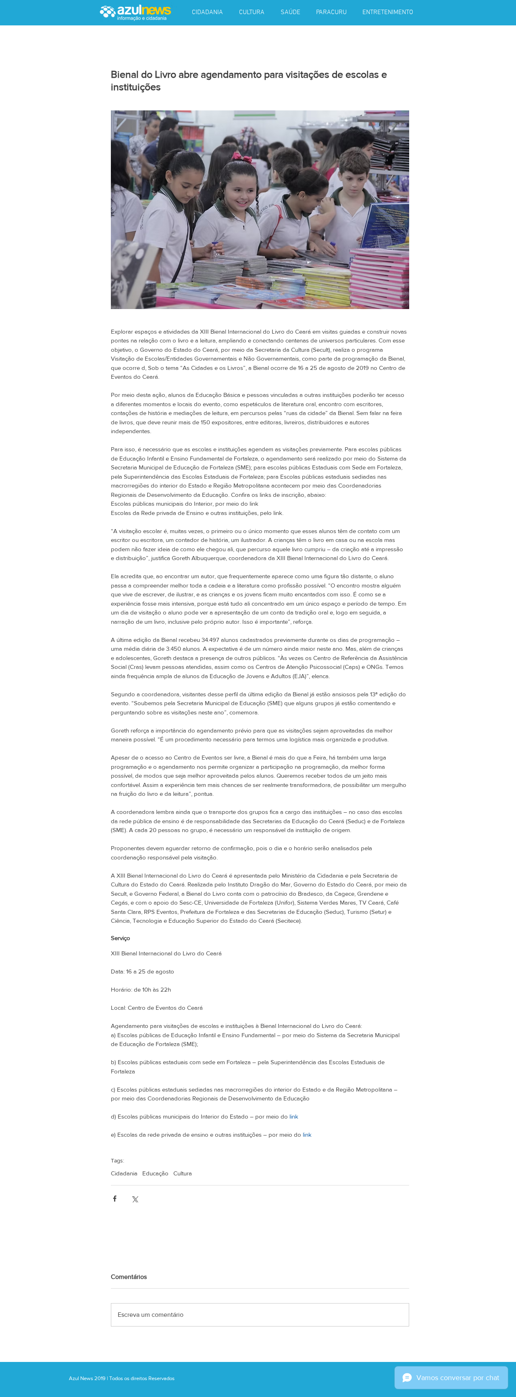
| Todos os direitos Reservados (141, 1378)
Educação (155, 1173)
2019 (100, 1378)
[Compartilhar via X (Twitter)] (134, 1198)
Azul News (81, 1378)
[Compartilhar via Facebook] (115, 1198)
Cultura (182, 1173)
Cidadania (124, 1173)
